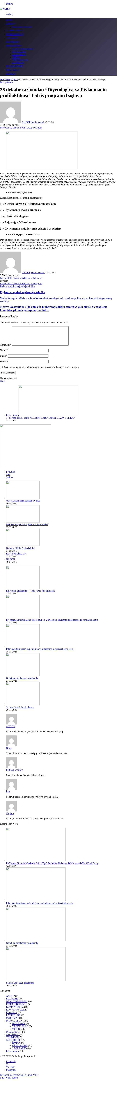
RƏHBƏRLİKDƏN (22, 27)
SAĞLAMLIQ (19, 1048)
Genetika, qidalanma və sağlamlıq (22, 678)
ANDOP (10, 24)
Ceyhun (10, 813)
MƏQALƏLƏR (13, 45)
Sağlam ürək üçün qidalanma (20, 707)
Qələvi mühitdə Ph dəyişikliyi (20, 548)
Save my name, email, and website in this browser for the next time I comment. (41, 367)
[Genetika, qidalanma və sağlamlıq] (23, 675)
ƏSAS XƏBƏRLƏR (22, 49)
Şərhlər (9, 477)
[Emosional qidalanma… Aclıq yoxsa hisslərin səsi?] (23, 588)
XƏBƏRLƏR (19, 54)
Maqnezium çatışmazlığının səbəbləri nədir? (27, 524)
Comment (5, 344)
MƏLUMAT (12, 1018)
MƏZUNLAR (12, 70)
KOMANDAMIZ (14, 66)
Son (8, 474)
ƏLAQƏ (10, 73)
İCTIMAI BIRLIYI (14, 30)
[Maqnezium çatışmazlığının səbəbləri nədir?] (23, 521)
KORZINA (11, 1012)
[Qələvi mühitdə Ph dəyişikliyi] (23, 545)
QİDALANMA (19, 1045)
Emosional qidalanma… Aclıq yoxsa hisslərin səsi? (30, 590)
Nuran (9, 748)
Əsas (2, 79)
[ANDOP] (5, 9)
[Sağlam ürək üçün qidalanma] (23, 704)
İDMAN (16, 1042)
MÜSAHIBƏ (18, 51)
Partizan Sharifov (14, 770)
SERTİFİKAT (13, 1034)
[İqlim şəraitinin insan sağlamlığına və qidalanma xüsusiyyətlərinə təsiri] (23, 646)
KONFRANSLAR (14, 34)
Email (3, 355)
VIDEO (16, 57)
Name (4, 350)
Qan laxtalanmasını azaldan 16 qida (23, 500)
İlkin (8, 791)
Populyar (10, 471)
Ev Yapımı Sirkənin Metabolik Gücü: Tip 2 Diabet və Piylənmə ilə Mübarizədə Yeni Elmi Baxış (52, 619)
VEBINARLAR (20, 60)
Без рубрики (11, 79)
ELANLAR (18, 62)
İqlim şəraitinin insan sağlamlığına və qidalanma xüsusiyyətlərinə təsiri (39, 649)
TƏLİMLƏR (12, 38)
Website (4, 361)
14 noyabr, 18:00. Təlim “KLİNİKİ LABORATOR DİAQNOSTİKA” (40, 418)
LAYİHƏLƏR (12, 42)
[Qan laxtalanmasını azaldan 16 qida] (23, 498)
